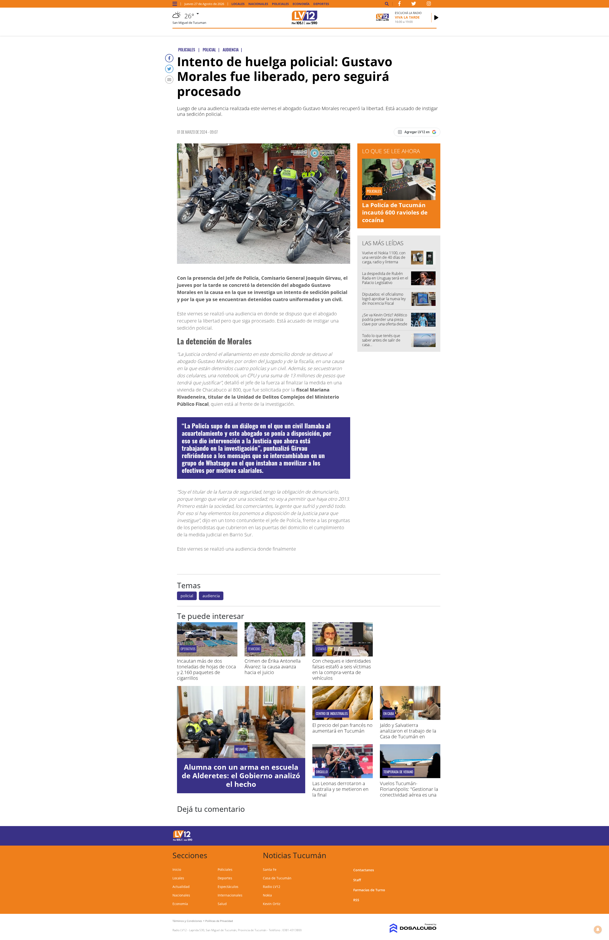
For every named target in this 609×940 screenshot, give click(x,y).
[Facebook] (169, 58)
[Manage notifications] (598, 929)
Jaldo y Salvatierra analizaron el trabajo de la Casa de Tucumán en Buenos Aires (408, 733)
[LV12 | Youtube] (403, 835)
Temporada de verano (398, 772)
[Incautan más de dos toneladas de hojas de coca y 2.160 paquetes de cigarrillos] (207, 655)
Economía (301, 3)
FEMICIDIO (254, 648)
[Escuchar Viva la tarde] (436, 17)
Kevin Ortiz (271, 903)
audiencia (211, 595)
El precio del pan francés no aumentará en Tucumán (342, 728)
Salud (222, 903)
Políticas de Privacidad (219, 921)
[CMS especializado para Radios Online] (406, 928)
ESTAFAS (321, 648)
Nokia (267, 895)
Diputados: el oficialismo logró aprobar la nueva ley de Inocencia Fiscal (384, 299)
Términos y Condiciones (187, 921)
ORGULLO (322, 772)
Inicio (176, 869)
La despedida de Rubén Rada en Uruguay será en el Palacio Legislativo (385, 278)
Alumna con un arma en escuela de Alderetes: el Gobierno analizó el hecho (241, 775)
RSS (356, 900)
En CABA (388, 713)
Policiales (280, 3)
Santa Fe (269, 869)
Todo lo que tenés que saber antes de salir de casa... (381, 340)
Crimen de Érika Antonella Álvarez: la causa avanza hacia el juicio (273, 667)
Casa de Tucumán (277, 878)
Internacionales (230, 895)
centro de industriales (332, 713)
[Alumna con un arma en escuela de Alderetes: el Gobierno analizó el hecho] (241, 722)
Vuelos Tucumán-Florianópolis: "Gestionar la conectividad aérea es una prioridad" (409, 792)
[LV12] (182, 840)
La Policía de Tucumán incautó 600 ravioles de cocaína (394, 212)
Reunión (241, 749)
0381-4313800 (292, 930)
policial (187, 595)
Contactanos (363, 870)
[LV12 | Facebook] (399, 4)
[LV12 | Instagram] (429, 4)
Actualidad (181, 886)
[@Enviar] (169, 79)
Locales (238, 3)
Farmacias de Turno (369, 890)
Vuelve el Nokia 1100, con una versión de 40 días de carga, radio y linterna (383, 257)
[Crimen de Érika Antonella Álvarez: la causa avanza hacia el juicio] (275, 655)
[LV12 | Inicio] (431, 854)
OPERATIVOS (188, 648)
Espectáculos (228, 886)
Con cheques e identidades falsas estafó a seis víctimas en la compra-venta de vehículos (341, 669)
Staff (357, 880)
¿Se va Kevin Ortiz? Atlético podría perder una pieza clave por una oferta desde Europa (384, 321)
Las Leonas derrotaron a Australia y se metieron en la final (340, 789)
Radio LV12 (271, 886)
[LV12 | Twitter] (413, 4)
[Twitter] (169, 69)
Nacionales (258, 3)
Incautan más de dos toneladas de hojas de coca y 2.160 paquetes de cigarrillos (206, 669)
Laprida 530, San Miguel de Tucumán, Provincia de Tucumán (227, 930)
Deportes (321, 3)
